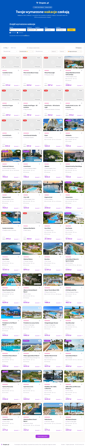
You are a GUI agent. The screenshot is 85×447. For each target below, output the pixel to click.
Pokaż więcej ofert (42, 436)
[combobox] (26, 51)
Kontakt (63, 444)
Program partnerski (70, 444)
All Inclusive (13, 32)
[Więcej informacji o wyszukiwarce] (28, 35)
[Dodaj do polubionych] (18, 70)
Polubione (79, 47)
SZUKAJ (71, 30)
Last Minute (21, 32)
